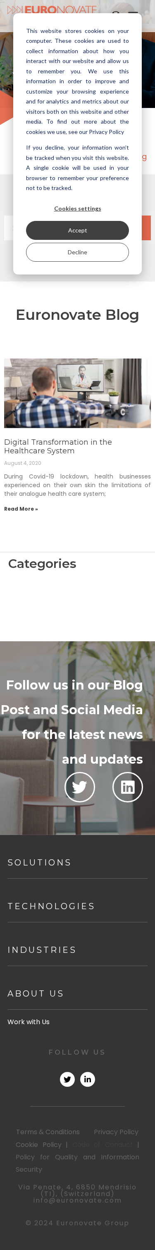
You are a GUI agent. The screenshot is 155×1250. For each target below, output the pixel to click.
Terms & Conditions (48, 1132)
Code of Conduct (102, 1144)
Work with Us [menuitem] (28, 1022)
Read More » (21, 508)
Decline (77, 252)
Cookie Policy (39, 1144)
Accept (77, 230)
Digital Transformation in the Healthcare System (58, 447)
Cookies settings (77, 208)
